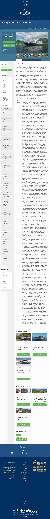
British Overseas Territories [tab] (6, 140)
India (25, 480)
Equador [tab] (4, 158)
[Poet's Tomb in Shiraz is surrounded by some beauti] (38, 467)
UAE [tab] (4, 260)
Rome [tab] (4, 216)
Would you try (25, 503)
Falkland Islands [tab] (6, 165)
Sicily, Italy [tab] (5, 230)
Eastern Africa (25, 474)
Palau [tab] (4, 210)
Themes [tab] (4, 272)
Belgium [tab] (4, 137)
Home (7, 17)
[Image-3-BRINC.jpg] (24, 55)
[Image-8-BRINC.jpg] (42, 55)
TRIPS (38, 28)
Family (24, 478)
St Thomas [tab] (5, 241)
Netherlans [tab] (5, 199)
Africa (24, 462)
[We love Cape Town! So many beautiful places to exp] (38, 470)
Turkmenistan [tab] (5, 258)
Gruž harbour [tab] (5, 176)
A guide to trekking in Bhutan (9, 470)
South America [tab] (6, 234)
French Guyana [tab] (6, 169)
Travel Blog (29, 17)
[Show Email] (43, 518)
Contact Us (41, 17)
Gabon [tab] (4, 172)
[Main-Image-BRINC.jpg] (32, 42)
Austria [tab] (4, 128)
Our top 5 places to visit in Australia (9, 463)
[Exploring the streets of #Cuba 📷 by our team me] (45, 467)
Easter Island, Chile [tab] (7, 156)
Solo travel (24, 493)
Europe (41, 28)
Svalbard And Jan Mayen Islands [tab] (6, 247)
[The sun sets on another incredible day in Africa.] (34, 463)
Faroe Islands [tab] (5, 167)
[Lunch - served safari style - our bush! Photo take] (41, 463)
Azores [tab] (4, 130)
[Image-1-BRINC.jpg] (17, 55)
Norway (19, 367)
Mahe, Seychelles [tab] (6, 185)
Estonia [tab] (4, 160)
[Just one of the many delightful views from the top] (45, 463)
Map (39, 59)
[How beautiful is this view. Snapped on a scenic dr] (41, 467)
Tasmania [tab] (5, 249)
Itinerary (24, 59)
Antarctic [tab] (5, 112)
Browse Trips (12, 17)
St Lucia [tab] (4, 237)
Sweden (44, 28)
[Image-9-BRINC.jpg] (46, 55)
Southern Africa (24, 497)
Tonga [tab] (4, 253)
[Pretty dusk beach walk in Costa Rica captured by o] (34, 470)
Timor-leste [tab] (5, 251)
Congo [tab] (4, 149)
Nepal (25, 484)
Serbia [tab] (4, 225)
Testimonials (35, 17)
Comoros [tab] (5, 147)
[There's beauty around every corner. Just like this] (38, 463)
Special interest (24, 499)
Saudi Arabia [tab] (5, 223)
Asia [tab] (4, 121)
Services (23, 17)
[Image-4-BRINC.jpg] (28, 55)
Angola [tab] (4, 110)
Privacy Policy (35, 514)
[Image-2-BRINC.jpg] (21, 55)
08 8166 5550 (25, 1)
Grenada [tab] (4, 174)
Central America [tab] (6, 145)
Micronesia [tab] (5, 190)
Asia (25, 466)
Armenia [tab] (4, 119)
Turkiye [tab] (4, 256)
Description (18, 59)
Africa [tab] (4, 78)
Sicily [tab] (4, 228)
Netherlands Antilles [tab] (7, 196)
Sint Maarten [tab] (5, 232)
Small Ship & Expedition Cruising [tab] (7, 290)
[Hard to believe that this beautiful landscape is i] (41, 470)
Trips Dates (29, 59)
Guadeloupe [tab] (5, 178)
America (25, 464)
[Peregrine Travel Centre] (25, 11)
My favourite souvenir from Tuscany (9, 473)
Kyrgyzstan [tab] (5, 181)
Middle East (24, 482)
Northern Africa (24, 486)
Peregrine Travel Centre (33, 28)
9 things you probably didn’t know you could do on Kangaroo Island (10, 467)
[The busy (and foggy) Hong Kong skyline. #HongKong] (45, 470)
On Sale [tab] (4, 265)
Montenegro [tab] (5, 194)
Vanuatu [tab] (4, 262)
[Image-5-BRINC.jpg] (32, 55)
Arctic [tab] (4, 117)
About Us (18, 17)
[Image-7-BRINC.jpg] (39, 55)
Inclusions (34, 59)
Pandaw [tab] (4, 212)
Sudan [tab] (4, 243)
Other (24, 488)
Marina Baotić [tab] (6, 187)
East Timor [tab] (5, 154)
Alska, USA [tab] (5, 108)
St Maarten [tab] (5, 239)
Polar (25, 492)
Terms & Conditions (27, 514)
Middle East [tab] (5, 192)
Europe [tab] (4, 163)
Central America (24, 472)
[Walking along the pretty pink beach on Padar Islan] (34, 467)
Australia (25, 468)
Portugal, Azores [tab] (6, 214)
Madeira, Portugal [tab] (6, 183)
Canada (24, 470)
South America (25, 495)
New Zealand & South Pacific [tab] (6, 202)
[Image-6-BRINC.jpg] (35, 55)
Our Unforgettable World (24, 490)
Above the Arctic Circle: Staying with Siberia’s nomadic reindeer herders (9, 477)
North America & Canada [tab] (6, 205)
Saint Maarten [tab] (6, 219)
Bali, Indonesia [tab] (6, 135)
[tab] (19, 60)
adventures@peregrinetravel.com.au (26, 453)
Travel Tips (24, 501)
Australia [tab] (5, 126)
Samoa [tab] (4, 221)
